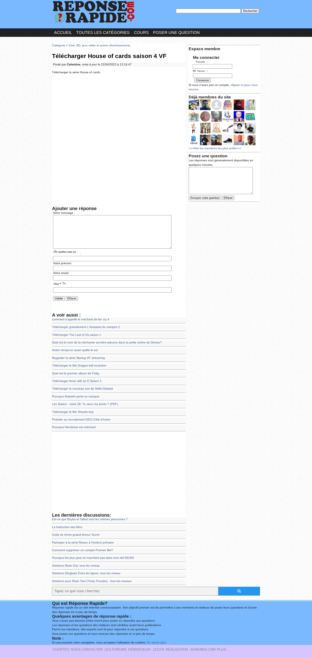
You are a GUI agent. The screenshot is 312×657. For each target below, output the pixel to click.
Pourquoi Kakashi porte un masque (75, 396)
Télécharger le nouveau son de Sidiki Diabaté (82, 388)
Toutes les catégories (103, 32)
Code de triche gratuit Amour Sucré (75, 534)
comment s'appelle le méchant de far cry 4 (80, 319)
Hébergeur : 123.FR (146, 649)
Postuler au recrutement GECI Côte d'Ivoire (81, 419)
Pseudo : (200, 62)
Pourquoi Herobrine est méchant (74, 427)
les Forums (115, 649)
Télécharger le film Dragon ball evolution (79, 365)
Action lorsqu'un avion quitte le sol (75, 350)
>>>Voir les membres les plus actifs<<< (215, 148)
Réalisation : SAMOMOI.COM (190, 649)
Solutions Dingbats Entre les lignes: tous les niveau (86, 573)
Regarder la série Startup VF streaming (78, 358)
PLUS (221, 649)
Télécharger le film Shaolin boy (73, 412)
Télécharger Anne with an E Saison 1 (77, 381)
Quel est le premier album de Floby (75, 373)
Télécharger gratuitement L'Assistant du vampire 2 (86, 327)
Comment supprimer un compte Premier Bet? (82, 550)
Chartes (60, 649)
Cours (141, 32)
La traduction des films (67, 527)
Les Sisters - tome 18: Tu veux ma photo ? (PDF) (85, 404)
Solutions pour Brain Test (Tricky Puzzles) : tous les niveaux (92, 581)
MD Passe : (200, 71)
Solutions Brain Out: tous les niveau (76, 565)
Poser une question (176, 32)
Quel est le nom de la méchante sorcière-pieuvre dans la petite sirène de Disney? (107, 342)
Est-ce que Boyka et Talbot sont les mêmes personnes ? (90, 519)
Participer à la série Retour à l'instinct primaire (83, 542)
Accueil (63, 32)
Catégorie (58, 45)
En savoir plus (156, 642)
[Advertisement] (119, 108)
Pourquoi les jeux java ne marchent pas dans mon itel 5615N (93, 557)
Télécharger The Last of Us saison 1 (76, 334)
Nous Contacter (87, 649)
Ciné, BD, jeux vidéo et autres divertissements (99, 45)
